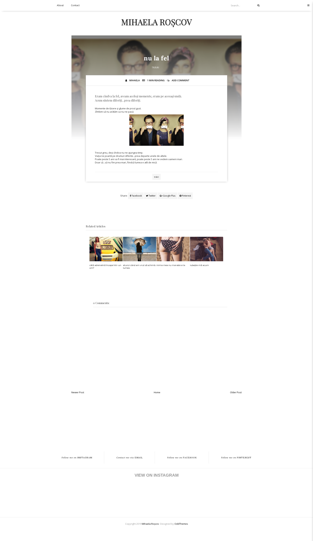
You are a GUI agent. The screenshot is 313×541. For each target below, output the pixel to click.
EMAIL (129, 457)
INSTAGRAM (77, 457)
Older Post (236, 392)
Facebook (136, 195)
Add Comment (180, 80)
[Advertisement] (156, 421)
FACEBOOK (182, 457)
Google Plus (168, 195)
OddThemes (181, 523)
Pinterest (186, 195)
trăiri (155, 67)
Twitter (152, 195)
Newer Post (77, 392)
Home (157, 392)
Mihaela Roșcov (156, 21)
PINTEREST (236, 457)
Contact (75, 5)
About (60, 5)
